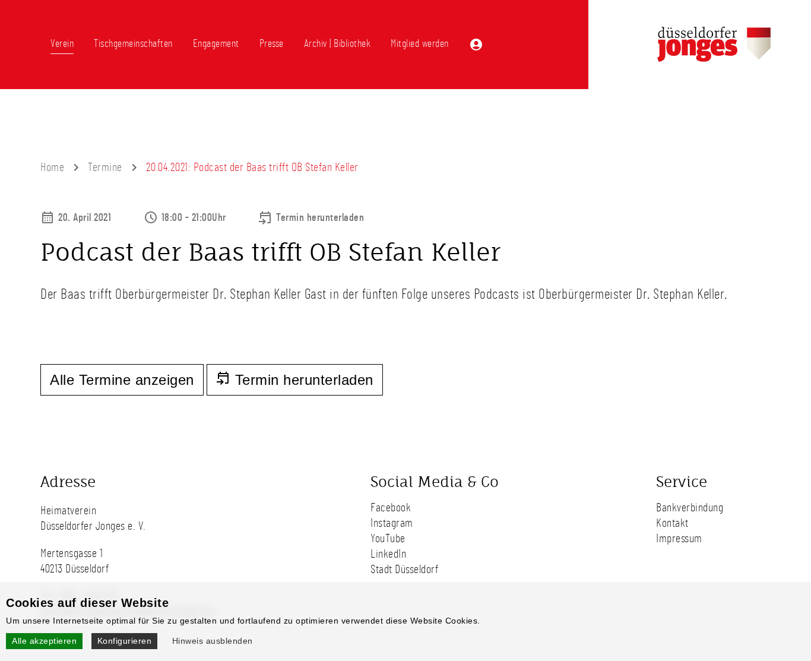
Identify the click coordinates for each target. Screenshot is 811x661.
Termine (105, 167)
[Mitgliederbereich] (476, 44)
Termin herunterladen (320, 218)
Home (52, 167)
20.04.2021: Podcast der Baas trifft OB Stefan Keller (252, 167)
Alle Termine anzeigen (122, 380)
